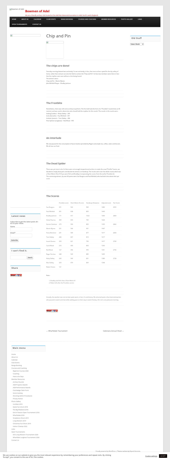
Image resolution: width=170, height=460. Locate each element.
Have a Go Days (18, 376)
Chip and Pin (58, 36)
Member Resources (108, 19)
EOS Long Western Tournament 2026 (25, 435)
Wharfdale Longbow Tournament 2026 (26, 437)
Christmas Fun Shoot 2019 (22, 423)
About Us (24, 19)
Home (14, 19)
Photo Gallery (127, 19)
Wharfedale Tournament (56, 331)
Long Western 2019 (19, 421)
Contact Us (36, 24)
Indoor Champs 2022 (20, 426)
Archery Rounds (18, 382)
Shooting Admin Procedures (22, 396)
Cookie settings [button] (151, 456)
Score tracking (18, 393)
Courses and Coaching (87, 19)
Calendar (37, 19)
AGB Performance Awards (21, 387)
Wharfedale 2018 (18, 415)
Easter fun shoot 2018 (20, 407)
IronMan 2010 (17, 404)
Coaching (16, 374)
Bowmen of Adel (37, 11)
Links (140, 19)
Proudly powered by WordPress (106, 451)
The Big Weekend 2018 (20, 410)
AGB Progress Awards (20, 385)
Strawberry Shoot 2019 (21, 418)
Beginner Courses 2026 (20, 371)
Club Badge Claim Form (21, 390)
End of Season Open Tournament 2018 (26, 412)
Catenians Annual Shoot (113, 331)
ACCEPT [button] (163, 456)
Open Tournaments (19, 24)
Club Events (51, 19)
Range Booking (67, 19)
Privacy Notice (18, 399)
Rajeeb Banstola (135, 451)
